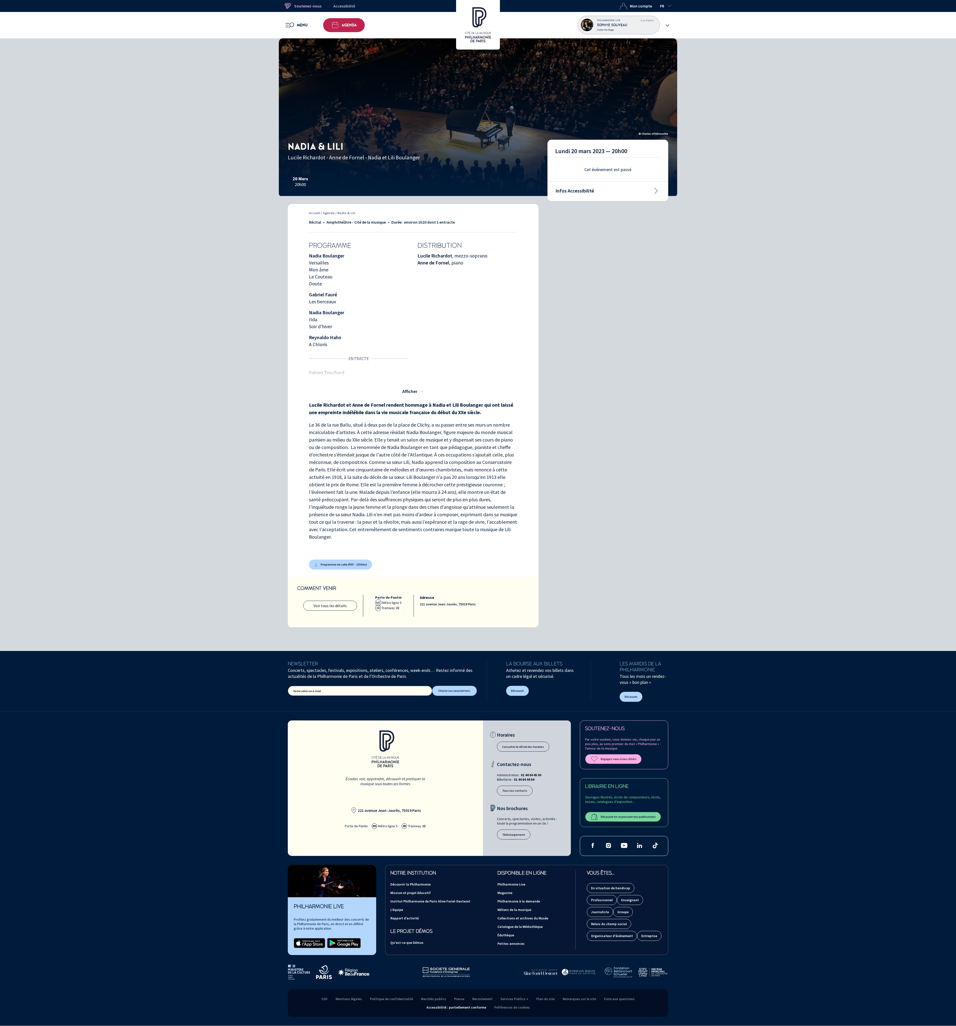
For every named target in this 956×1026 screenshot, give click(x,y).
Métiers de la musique (514, 909)
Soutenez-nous (307, 5)
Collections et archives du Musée (522, 918)
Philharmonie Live (511, 884)
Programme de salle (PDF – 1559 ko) (344, 564)
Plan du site (545, 999)
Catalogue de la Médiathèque (520, 926)
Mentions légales (349, 999)
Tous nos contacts (514, 790)
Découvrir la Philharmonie (410, 884)
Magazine (504, 893)
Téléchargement (513, 834)
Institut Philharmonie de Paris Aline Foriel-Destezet (430, 901)
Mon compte (641, 5)
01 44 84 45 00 (531, 775)
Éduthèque (505, 935)
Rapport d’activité (404, 918)
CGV (324, 999)
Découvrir (517, 691)
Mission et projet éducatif (410, 893)
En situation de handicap (610, 888)
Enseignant (630, 900)
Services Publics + (514, 999)
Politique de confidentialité (391, 999)
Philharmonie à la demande (518, 901)
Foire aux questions (619, 999)
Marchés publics (433, 999)
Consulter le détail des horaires (523, 747)
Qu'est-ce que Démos (406, 942)
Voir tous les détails (330, 605)
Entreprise (649, 936)
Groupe (623, 912)
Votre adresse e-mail (307, 691)
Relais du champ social (609, 924)
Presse (459, 999)
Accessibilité (344, 5)
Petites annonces (511, 943)
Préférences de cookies (512, 1007)
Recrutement (482, 999)
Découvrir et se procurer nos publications (628, 817)
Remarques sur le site (579, 999)
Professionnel (602, 900)
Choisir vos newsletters (454, 691)
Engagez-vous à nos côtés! (618, 759)
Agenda (349, 25)
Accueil (314, 213)
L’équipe (396, 909)
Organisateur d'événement (612, 936)
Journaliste (600, 912)
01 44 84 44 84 (524, 779)
